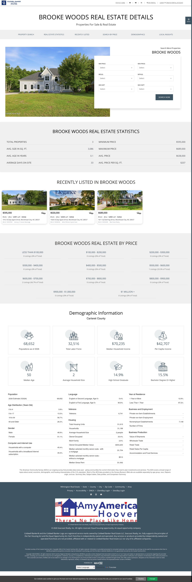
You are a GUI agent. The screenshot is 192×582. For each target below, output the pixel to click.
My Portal (152, 3)
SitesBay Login (119, 490)
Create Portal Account (174, 3)
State (85, 487)
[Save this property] (44, 193)
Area (130, 487)
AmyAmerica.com (96, 523)
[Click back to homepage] (10, 2)
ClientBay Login (103, 490)
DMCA (91, 490)
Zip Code (108, 487)
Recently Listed (82, 34)
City (100, 487)
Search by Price (110, 34)
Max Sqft (141, 85)
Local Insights (166, 34)
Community (120, 487)
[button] (188, 20)
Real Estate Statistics (54, 34)
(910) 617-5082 (120, 3)
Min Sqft (102, 85)
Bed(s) (101, 74)
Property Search (26, 34)
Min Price (102, 64)
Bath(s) (140, 74)
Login (162, 3)
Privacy (70, 490)
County (93, 487)
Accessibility (81, 490)
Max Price (141, 64)
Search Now (164, 97)
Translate (112, 567)
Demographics (138, 34)
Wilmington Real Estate (70, 487)
